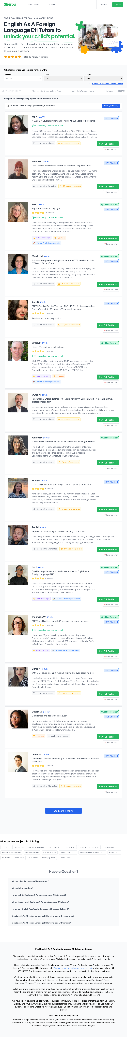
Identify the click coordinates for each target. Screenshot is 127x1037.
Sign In (117, 4)
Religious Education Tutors (11, 852)
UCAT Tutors (33, 858)
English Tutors (19, 847)
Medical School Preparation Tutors (92, 852)
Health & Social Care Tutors (89, 847)
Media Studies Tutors (68, 852)
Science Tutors (53, 847)
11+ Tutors (6, 858)
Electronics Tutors (49, 852)
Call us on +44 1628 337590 (116, 91)
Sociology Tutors (69, 847)
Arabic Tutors (19, 858)
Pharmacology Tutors (36, 847)
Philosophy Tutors (48, 858)
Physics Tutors (109, 847)
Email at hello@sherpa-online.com (83, 91)
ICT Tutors (5, 847)
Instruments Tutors (32, 852)
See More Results (63, 811)
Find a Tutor (33, 4)
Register (104, 4)
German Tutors (65, 858)
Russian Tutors (114, 852)
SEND (52, 4)
